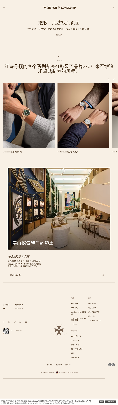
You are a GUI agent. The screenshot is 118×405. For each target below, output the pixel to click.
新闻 (72, 353)
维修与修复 (92, 304)
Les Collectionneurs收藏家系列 (78, 319)
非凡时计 (74, 324)
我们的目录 (75, 357)
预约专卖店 (19, 305)
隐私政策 (68, 364)
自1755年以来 (76, 336)
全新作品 (74, 308)
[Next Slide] (114, 79)
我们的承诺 (75, 345)
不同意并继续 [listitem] (110, 402)
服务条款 (50, 364)
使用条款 (59, 364)
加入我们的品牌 (77, 349)
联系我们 (6, 305)
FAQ (4, 309)
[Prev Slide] (109, 79)
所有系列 (74, 304)
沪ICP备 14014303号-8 (47, 372)
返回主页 (59, 35)
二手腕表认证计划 (94, 321)
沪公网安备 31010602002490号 (68, 372)
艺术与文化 (75, 340)
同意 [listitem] (101, 402)
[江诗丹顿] (59, 7)
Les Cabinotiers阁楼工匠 (78, 313)
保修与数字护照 (94, 312)
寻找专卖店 (19, 309)
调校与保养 (92, 308)
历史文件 (91, 316)
